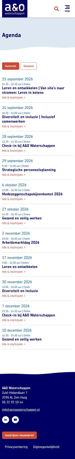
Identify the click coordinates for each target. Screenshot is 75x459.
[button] (19, 435)
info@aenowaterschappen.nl (21, 409)
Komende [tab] (10, 66)
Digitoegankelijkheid (46, 447)
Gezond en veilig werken (22, 218)
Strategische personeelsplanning (29, 169)
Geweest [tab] (29, 66)
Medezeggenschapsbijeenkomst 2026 (32, 193)
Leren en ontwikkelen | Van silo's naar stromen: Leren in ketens (33, 90)
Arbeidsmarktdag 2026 (20, 242)
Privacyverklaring (16, 447)
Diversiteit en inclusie (20, 290)
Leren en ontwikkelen (20, 266)
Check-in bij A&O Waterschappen (28, 145)
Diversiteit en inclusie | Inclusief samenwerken (28, 119)
